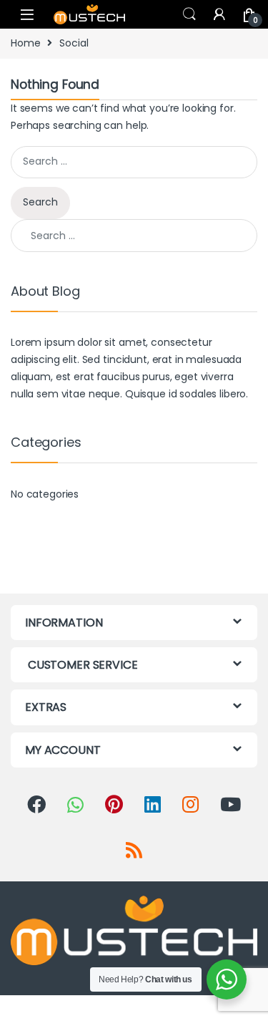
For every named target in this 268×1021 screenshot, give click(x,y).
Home (25, 43)
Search (189, 14)
